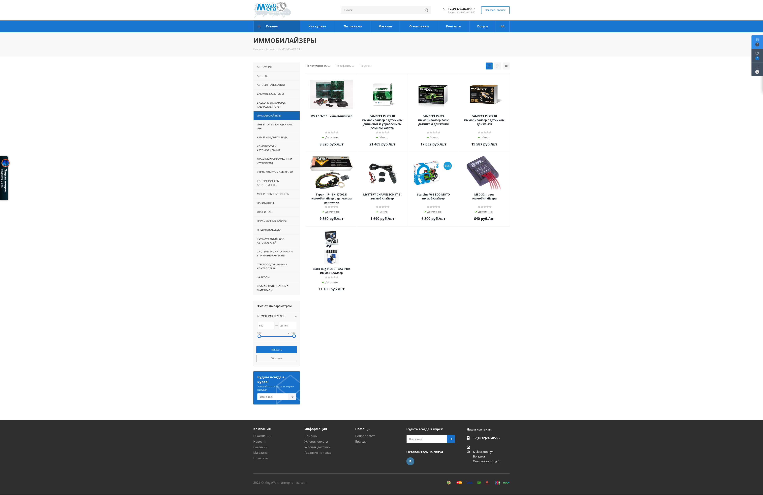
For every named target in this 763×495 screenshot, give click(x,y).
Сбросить (277, 358)
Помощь (310, 436)
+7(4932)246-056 (460, 9)
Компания (262, 429)
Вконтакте (410, 461)
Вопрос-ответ (365, 436)
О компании (262, 436)
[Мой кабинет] (502, 26)
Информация (315, 429)
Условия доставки (317, 447)
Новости (259, 441)
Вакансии (260, 447)
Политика (260, 458)
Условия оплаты (316, 441)
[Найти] (426, 10)
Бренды (361, 441)
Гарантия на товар (317, 453)
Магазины (260, 453)
